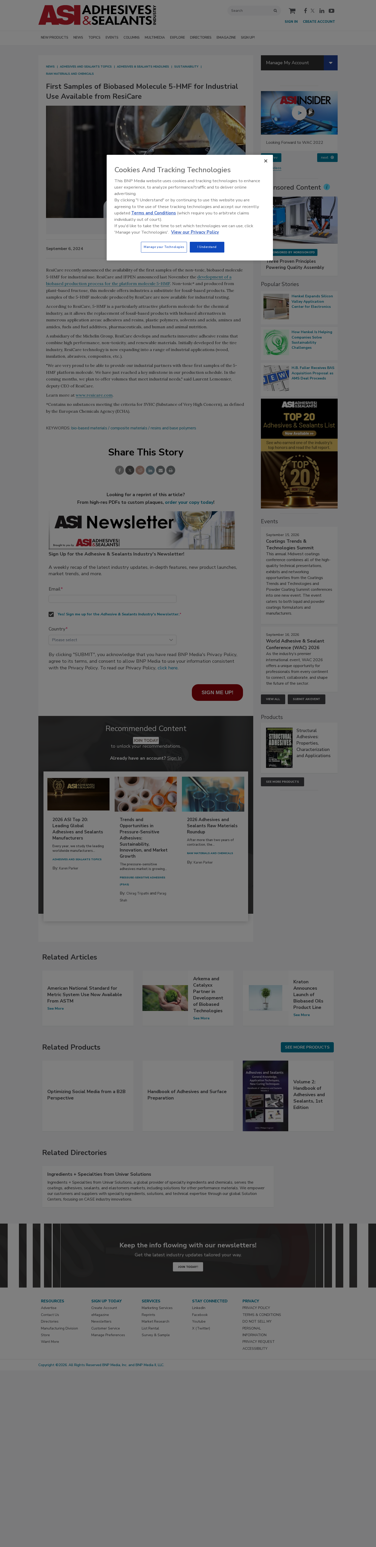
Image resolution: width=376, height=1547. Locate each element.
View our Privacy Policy (195, 232)
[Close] (265, 161)
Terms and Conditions (153, 213)
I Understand (207, 247)
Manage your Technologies (164, 247)
